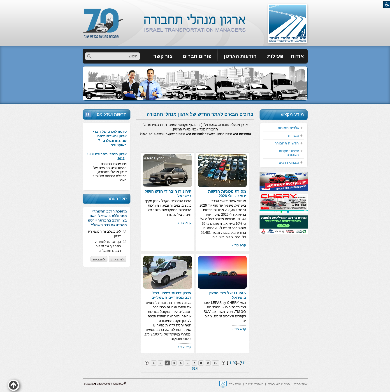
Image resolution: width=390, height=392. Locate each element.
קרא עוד (240, 245)
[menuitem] (297, 56)
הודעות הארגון (240, 56)
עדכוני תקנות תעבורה (289, 153)
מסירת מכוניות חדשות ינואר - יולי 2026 (227, 193)
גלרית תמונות (288, 128)
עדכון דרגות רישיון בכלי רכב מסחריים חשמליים (171, 295)
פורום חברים (197, 56)
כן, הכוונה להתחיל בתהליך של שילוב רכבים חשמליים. (108, 246)
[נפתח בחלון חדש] (223, 384)
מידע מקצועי (291, 114)
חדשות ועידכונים (112, 114)
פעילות (275, 56)
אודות (297, 56)
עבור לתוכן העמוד (195, 4)
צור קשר (162, 56)
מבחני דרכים (289, 162)
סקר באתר (117, 198)
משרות (293, 135)
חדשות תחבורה (286, 143)
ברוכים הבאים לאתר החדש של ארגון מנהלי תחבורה (200, 114)
